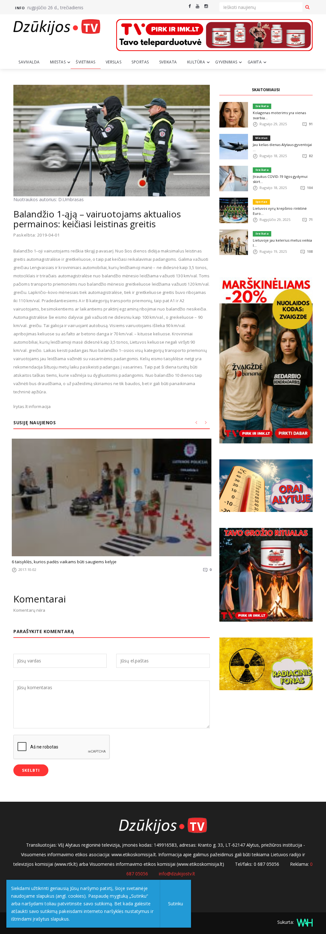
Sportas (140, 62)
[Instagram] (206, 6)
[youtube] (197, 6)
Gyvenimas (226, 62)
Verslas (114, 62)
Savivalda (29, 62)
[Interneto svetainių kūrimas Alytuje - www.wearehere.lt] (304, 922)
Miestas (58, 62)
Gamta (255, 62)
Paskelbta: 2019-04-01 (36, 235)
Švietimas (86, 62)
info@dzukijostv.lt (177, 874)
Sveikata (168, 62)
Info (20, 7)
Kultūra (196, 62)
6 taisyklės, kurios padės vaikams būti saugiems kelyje (64, 562)
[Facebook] (190, 6)
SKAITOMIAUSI (266, 89)
